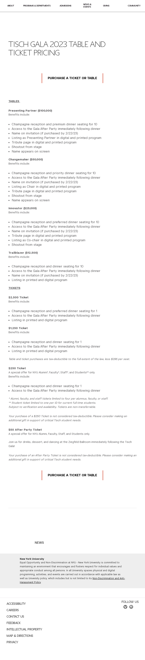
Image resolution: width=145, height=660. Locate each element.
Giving (106, 6)
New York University (32, 558)
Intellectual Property (24, 629)
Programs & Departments (37, 6)
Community (134, 6)
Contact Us (15, 616)
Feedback (14, 623)
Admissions (65, 6)
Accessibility (16, 603)
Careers (13, 610)
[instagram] (131, 607)
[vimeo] (125, 607)
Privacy (12, 642)
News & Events (87, 5)
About (10, 6)
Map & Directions (20, 635)
